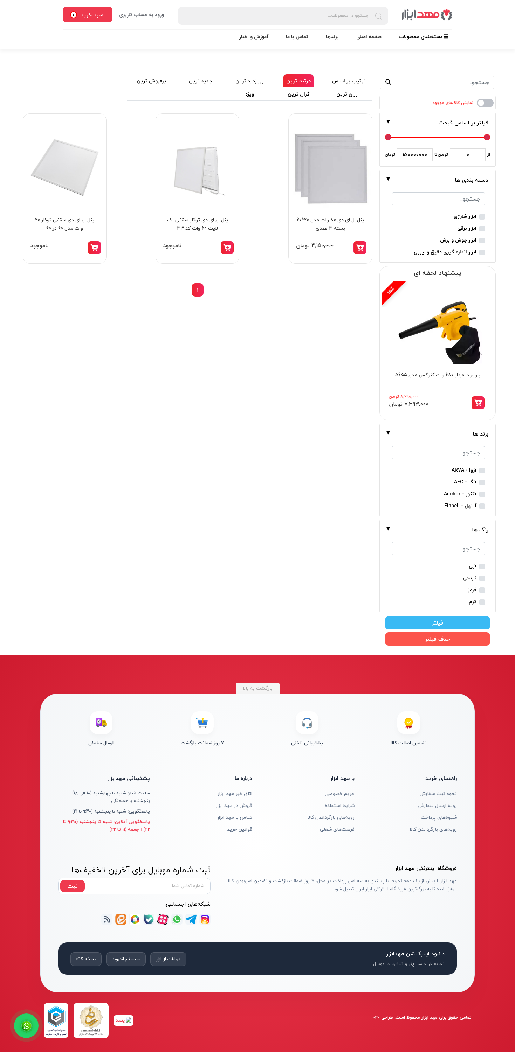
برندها (332, 36)
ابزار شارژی (465, 217)
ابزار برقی (466, 228)
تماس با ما (297, 36)
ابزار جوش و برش (458, 240)
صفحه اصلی (369, 36)
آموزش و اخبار (253, 36)
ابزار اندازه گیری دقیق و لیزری (445, 252)
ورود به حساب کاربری (141, 14)
